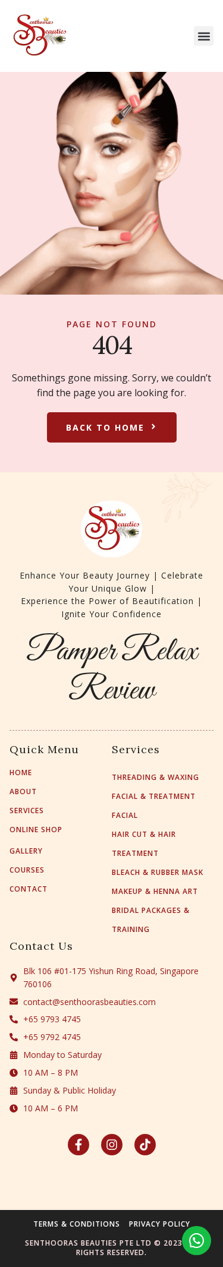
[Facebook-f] (78, 1144)
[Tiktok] (145, 1144)
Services (27, 811)
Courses (27, 870)
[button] (203, 36)
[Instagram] (112, 1144)
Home (21, 773)
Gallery (26, 851)
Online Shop (36, 830)
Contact (29, 889)
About (23, 792)
